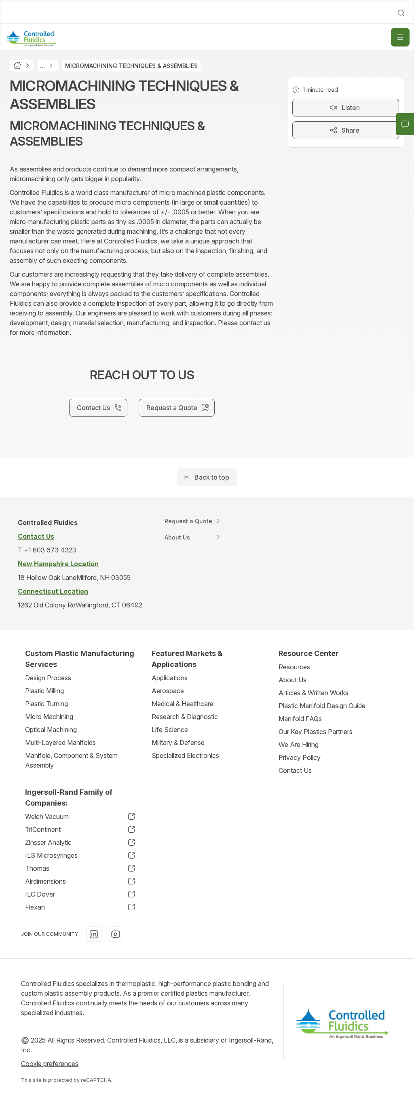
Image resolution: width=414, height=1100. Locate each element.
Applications (170, 678)
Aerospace (168, 691)
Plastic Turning (46, 704)
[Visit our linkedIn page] (93, 934)
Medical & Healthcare (182, 704)
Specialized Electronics (185, 755)
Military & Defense (178, 742)
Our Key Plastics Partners (316, 732)
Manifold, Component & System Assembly (71, 760)
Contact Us (295, 770)
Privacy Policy (300, 757)
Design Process (48, 678)
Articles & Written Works (314, 693)
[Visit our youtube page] (115, 934)
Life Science (170, 730)
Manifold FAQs (300, 719)
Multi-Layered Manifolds (60, 742)
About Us (292, 680)
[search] (401, 13)
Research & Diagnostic (185, 717)
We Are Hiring (299, 744)
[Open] (400, 37)
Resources (294, 667)
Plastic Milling (44, 691)
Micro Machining (49, 717)
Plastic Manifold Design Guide (322, 706)
